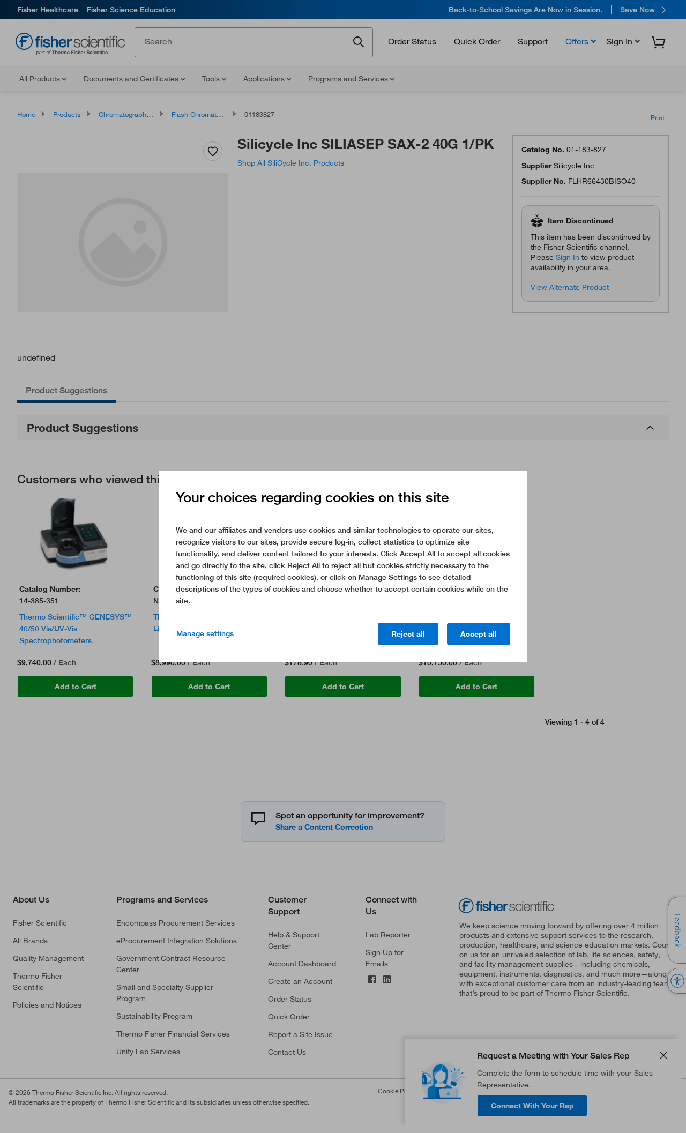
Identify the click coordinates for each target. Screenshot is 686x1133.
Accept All (478, 634)
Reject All (408, 634)
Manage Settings (205, 633)
